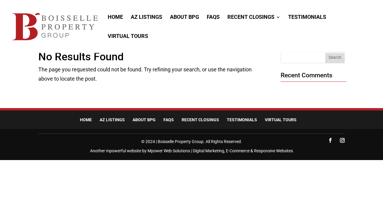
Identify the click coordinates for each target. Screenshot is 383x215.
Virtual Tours (128, 36)
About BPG (184, 17)
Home (115, 17)
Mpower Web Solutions (169, 150)
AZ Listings (146, 17)
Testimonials (307, 17)
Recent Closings (250, 17)
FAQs (213, 17)
